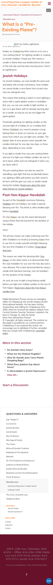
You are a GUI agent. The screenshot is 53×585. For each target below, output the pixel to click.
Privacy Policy (42, 565)
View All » (12, 375)
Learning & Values (11, 15)
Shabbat (7, 204)
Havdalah (13, 211)
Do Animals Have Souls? (20, 349)
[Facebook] (26, 574)
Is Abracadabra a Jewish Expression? (26, 371)
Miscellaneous (9, 19)
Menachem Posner (12, 34)
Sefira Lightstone (14, 46)
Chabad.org (20, 565)
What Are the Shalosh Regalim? (24, 353)
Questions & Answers (30, 15)
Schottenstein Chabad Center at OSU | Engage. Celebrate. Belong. (21, 4)
